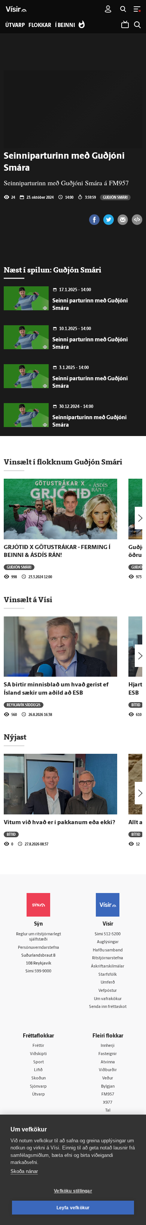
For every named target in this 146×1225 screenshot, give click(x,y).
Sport (38, 1062)
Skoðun (38, 1078)
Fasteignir (107, 1054)
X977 (107, 1103)
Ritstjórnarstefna (107, 958)
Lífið (38, 1070)
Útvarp (38, 1095)
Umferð (108, 983)
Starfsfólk (107, 975)
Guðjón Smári (115, 197)
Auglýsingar (108, 942)
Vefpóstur (107, 991)
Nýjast (15, 737)
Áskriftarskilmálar (107, 967)
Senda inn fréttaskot (108, 1007)
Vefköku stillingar (73, 1191)
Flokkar (39, 25)
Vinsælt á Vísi (28, 599)
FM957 (107, 1095)
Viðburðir (108, 1070)
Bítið (135, 705)
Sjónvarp (38, 1087)
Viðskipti (38, 1054)
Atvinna (108, 1062)
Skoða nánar (24, 1171)
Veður (107, 1078)
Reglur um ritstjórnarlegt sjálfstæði (38, 937)
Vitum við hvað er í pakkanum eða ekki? (59, 823)
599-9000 (42, 971)
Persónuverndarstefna (38, 948)
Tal (107, 1111)
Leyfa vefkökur (73, 1207)
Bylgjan (108, 1087)
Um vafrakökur (108, 999)
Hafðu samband (108, 950)
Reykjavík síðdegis (23, 705)
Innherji (108, 1046)
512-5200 (112, 934)
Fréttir (38, 1046)
